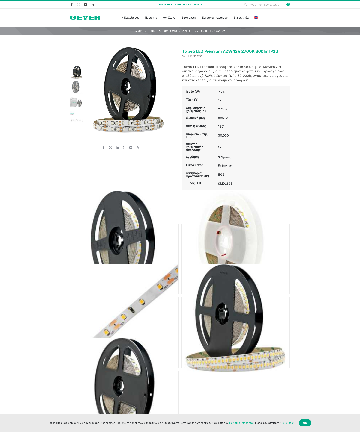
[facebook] (71, 4)
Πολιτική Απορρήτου (241, 422)
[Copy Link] (137, 147)
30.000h (224, 135)
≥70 (221, 147)
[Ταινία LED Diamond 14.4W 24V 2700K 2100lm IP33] (124, 391)
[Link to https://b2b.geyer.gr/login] (288, 4)
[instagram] (78, 4)
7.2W (221, 92)
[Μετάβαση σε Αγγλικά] (256, 17)
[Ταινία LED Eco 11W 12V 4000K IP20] (236, 244)
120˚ (221, 126)
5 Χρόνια (225, 157)
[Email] (131, 147)
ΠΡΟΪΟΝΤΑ (154, 30)
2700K (223, 109)
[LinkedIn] (117, 147)
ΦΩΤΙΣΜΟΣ (171, 30)
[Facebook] (103, 147)
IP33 (221, 174)
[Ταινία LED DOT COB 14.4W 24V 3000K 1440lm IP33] (124, 244)
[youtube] (85, 4)
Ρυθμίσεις (288, 422)
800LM (223, 118)
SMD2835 (225, 183)
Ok (305, 422)
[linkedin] (92, 4)
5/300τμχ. (225, 165)
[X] (110, 147)
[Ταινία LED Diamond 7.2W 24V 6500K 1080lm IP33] (124, 318)
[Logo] (85, 17)
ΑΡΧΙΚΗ (139, 30)
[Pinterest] (124, 147)
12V (221, 100)
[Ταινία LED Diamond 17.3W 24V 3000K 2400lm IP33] (236, 318)
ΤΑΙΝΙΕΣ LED (188, 30)
